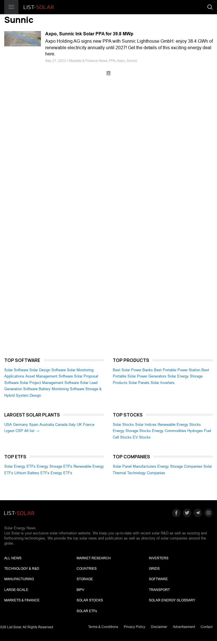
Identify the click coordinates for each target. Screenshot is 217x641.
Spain (33, 424)
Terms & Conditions (103, 627)
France (88, 424)
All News (12, 558)
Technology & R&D (21, 569)
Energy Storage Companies (179, 466)
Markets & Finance (22, 600)
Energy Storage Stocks (132, 431)
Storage (85, 579)
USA (8, 424)
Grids (154, 569)
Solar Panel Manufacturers (134, 466)
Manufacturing (19, 579)
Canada (61, 424)
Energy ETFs (61, 473)
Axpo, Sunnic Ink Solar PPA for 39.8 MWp (89, 33)
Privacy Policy (134, 627)
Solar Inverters (163, 383)
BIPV (80, 590)
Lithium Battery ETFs (31, 473)
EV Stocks (142, 437)
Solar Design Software (47, 370)
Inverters (158, 558)
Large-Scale (16, 590)
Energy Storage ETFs (54, 466)
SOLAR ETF (87, 611)
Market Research (94, 558)
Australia (47, 424)
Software (158, 579)
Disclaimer (159, 627)
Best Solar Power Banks (133, 370)
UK (79, 424)
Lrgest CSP (13, 431)
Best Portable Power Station (177, 370)
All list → (31, 431)
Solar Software (16, 370)
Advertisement (184, 627)
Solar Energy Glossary (172, 600)
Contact (206, 627)
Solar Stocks (123, 424)
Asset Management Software (49, 376)
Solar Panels (139, 383)
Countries (87, 569)
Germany (20, 424)
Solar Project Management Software (49, 383)
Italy (72, 424)
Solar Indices (146, 424)
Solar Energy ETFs (20, 466)
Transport (159, 590)
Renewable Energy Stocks (179, 424)
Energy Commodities (169, 431)
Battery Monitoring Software (61, 389)
